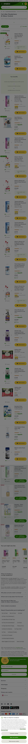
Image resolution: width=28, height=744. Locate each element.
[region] (14, 730)
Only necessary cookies (14, 741)
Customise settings (14, 733)
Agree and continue (14, 737)
